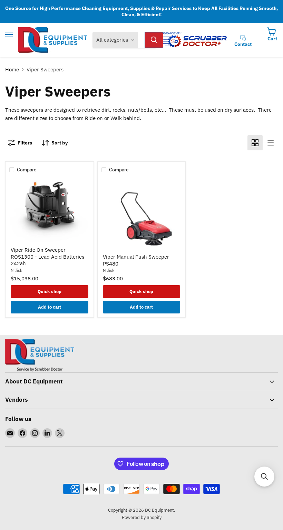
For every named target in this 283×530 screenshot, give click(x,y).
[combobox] (141, 40)
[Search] (154, 40)
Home (12, 69)
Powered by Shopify (142, 517)
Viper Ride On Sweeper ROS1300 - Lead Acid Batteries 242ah (47, 257)
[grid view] (255, 142)
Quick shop (49, 291)
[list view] (270, 142)
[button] (264, 477)
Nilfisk (16, 270)
